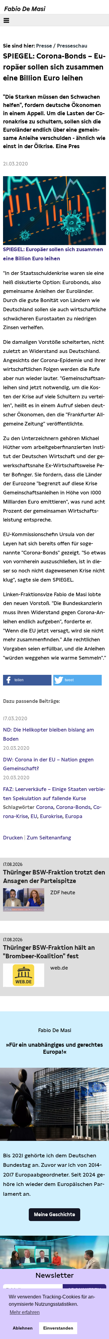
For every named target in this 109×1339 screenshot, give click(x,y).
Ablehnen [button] (23, 1328)
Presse (44, 46)
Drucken (13, 838)
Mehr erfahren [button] (25, 1312)
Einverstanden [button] (58, 1328)
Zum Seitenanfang (49, 838)
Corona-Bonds (73, 807)
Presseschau (72, 46)
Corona (44, 807)
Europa (73, 816)
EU (34, 816)
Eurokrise (51, 816)
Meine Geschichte (54, 1214)
